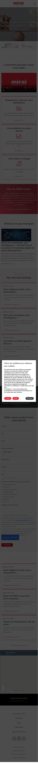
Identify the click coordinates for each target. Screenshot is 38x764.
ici (12, 389)
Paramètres (29, 398)
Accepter (8, 398)
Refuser (16, 398)
